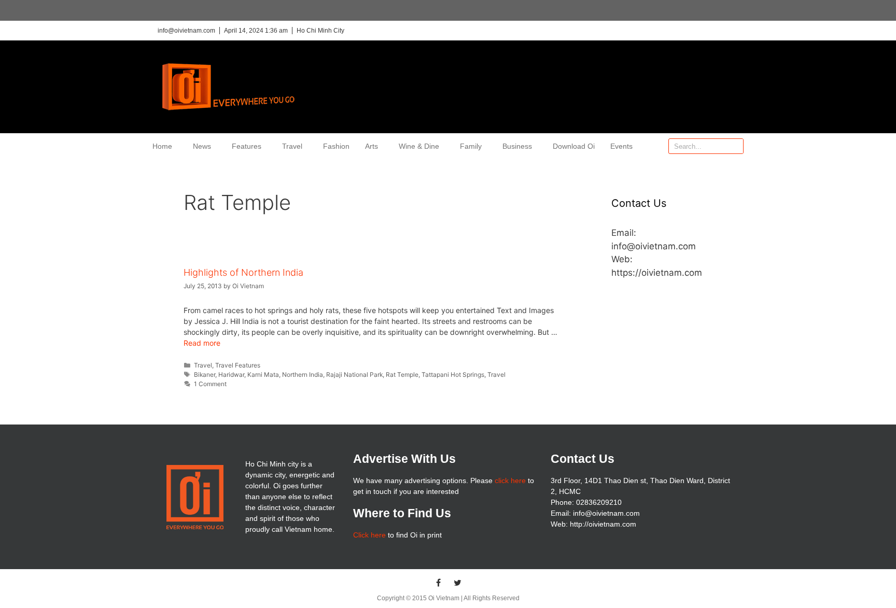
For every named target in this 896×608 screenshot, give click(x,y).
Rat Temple (402, 374)
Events (621, 146)
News (202, 146)
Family (471, 146)
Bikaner (204, 374)
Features (246, 146)
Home (162, 146)
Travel (292, 146)
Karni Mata (263, 374)
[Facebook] (438, 582)
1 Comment (210, 384)
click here (510, 480)
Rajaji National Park (354, 374)
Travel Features (237, 365)
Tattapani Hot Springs (453, 374)
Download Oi (574, 146)
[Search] (735, 146)
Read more (202, 342)
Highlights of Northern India (243, 272)
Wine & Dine (419, 146)
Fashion (336, 146)
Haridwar (231, 374)
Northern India (302, 374)
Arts (371, 146)
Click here (369, 535)
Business (517, 146)
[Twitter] (458, 582)
